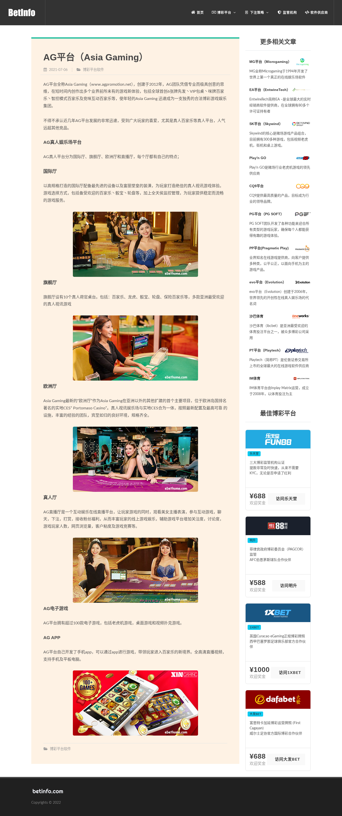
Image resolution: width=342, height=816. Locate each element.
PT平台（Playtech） (266, 350)
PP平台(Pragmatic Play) (269, 248)
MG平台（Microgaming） (270, 62)
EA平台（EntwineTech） (269, 90)
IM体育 (254, 378)
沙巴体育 (256, 316)
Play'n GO (257, 158)
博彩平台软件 (93, 70)
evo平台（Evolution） (267, 282)
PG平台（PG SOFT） (266, 214)
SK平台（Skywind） (266, 124)
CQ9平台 (256, 186)
